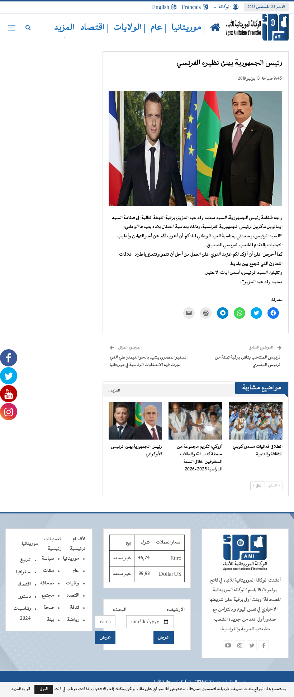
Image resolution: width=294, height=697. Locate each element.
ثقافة (74, 608)
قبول (44, 689)
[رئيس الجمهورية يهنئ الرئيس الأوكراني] (135, 421)
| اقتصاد (94, 27)
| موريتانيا (188, 27)
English (160, 7)
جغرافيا (23, 572)
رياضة (73, 620)
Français (191, 7)
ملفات (48, 571)
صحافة (47, 583)
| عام (159, 27)
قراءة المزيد (20, 689)
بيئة (50, 620)
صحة (48, 608)
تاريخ (25, 560)
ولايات (72, 583)
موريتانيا (71, 558)
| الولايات (129, 27)
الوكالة (224, 7)
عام (75, 571)
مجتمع (48, 595)
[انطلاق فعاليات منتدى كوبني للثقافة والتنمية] (256, 421)
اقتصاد (72, 595)
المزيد (64, 27)
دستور (25, 596)
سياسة (48, 558)
